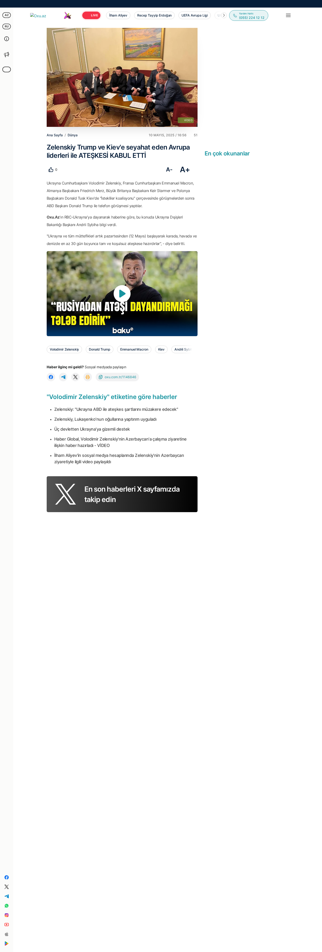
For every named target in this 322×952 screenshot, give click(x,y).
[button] (224, 15)
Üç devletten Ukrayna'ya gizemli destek (92, 429)
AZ (7, 15)
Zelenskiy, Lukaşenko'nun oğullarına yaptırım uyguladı (105, 419)
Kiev (161, 349)
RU (7, 26)
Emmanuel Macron (134, 349)
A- (169, 169)
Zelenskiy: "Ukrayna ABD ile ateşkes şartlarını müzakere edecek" (116, 409)
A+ (185, 169)
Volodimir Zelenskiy (64, 349)
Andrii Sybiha (184, 349)
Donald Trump (99, 349)
